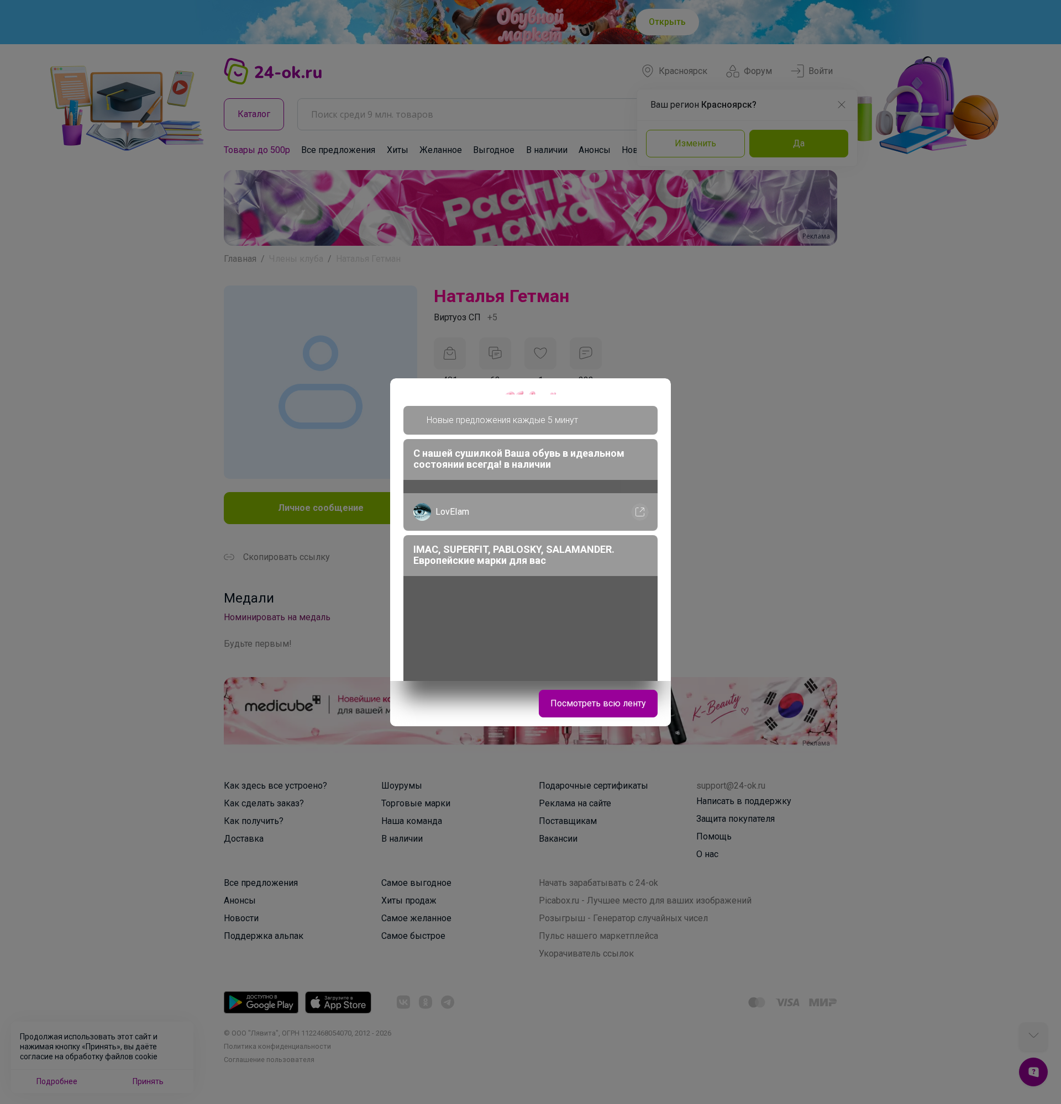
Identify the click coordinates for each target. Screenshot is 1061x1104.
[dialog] (530, 552)
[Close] (655, 393)
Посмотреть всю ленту (598, 703)
